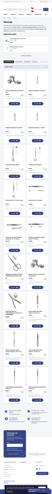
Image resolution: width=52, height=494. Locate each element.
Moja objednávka (7, 476)
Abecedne (34, 61)
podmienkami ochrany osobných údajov (14, 450)
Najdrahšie (27, 61)
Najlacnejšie (19, 61)
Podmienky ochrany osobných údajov (9, 470)
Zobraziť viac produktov (26, 55)
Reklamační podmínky (8, 474)
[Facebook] (37, 469)
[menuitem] (6, 14)
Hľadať (27, 9)
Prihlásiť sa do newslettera (13, 453)
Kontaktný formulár (42, 473)
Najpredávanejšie (9, 61)
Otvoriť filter (8, 67)
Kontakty (5, 472)
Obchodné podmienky (15, 1)
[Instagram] (39, 469)
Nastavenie (10, 491)
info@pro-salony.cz (42, 465)
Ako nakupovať (7, 1)
